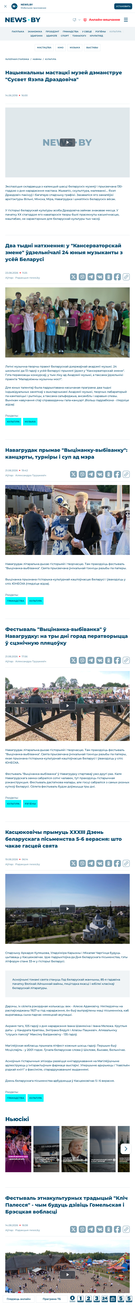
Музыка (75, 47)
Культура (115, 31)
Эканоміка (35, 31)
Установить (123, 6)
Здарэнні (36, 36)
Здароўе (51, 36)
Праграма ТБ (52, 1299)
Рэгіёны (100, 31)
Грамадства (70, 31)
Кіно (60, 47)
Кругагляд (96, 36)
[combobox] (77, 20)
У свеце (87, 31)
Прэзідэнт (52, 31)
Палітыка (18, 31)
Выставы (92, 47)
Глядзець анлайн (19, 1299)
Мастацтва (44, 47)
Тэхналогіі (79, 36)
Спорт (65, 36)
